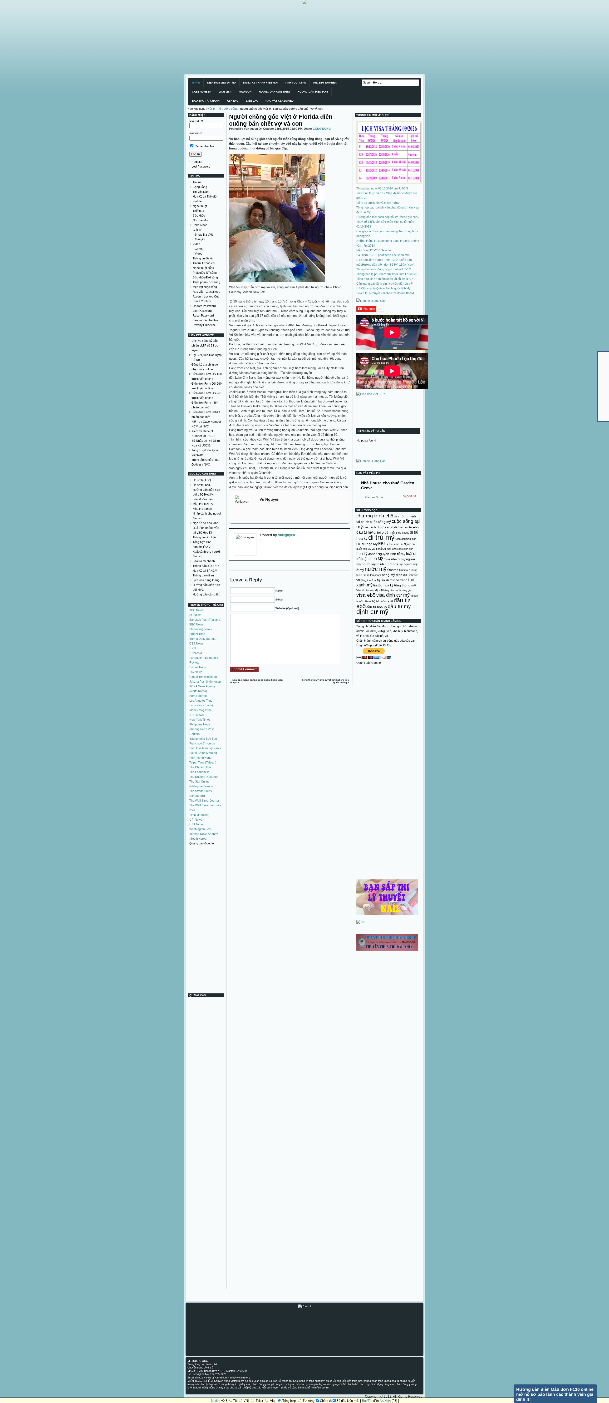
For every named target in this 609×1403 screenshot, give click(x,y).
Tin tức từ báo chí (204, 263)
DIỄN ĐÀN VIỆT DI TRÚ (221, 82)
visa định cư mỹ (393, 595)
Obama (392, 570)
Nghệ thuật (200, 206)
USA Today (196, 824)
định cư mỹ (372, 611)
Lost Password (201, 166)
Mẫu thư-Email (202, 509)
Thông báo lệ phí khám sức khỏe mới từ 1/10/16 (387, 274)
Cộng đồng (200, 187)
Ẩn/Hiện (385, 1401)
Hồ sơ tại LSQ (202, 480)
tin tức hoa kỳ (383, 585)
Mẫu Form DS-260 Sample (373, 250)
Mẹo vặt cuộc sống (205, 287)
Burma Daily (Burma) (202, 638)
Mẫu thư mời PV (203, 504)
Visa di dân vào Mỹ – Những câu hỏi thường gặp (384, 590)
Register (197, 162)
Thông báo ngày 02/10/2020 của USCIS (382, 188)
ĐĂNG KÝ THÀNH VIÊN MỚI (260, 82)
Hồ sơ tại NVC (202, 485)
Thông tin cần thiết (204, 537)
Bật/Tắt (367, 1401)
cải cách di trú (373, 527)
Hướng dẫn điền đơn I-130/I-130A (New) (388, 264)
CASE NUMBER (201, 91)
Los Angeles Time (200, 700)
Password (195, 133)
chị (395, 516)
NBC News (196, 715)
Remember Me (204, 146)
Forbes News (197, 667)
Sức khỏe (199, 215)
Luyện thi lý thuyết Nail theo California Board (385, 293)
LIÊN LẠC (252, 100)
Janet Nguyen (378, 554)
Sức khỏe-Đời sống (205, 277)
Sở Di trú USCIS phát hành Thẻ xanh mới (383, 255)
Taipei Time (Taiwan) (202, 762)
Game (199, 249)
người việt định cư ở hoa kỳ (382, 564)
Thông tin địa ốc (203, 258)
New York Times (199, 719)
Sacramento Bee (200, 738)
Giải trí (197, 230)
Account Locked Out (206, 296)
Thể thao (198, 211)
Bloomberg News (200, 629)
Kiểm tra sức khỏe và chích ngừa (377, 202)
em (396, 544)
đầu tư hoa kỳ (376, 607)
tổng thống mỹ (405, 585)
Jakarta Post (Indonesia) (205, 681)
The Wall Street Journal (204, 800)
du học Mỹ (370, 544)
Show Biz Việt (204, 234)
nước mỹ (376, 569)
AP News (195, 615)
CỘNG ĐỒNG (231, 109)
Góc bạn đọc (201, 220)
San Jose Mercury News (205, 748)
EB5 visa (385, 543)
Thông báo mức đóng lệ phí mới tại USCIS (383, 269)
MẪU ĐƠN (245, 91)
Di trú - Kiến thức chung (395, 532)
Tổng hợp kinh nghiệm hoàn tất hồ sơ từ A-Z (384, 279)
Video (196, 244)
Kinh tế (197, 201)
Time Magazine (199, 815)
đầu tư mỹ (399, 606)
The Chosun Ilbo (200, 767)
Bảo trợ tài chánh (204, 561)
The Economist (199, 772)
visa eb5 (366, 595)
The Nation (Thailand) (203, 776)
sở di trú (387, 580)
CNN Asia (195, 653)
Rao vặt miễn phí (368, 472)
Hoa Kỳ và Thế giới (205, 196)
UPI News (195, 819)
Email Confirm (202, 301)
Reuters (194, 734)
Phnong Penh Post (201, 729)
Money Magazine (200, 710)
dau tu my (364, 532)
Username (196, 120)
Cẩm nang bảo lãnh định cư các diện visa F (384, 283)
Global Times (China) (203, 677)
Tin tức (197, 182)
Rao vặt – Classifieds (206, 291)
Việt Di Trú (214, 109)
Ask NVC (233, 100)
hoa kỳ (362, 553)
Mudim (215, 1401)
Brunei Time (197, 634)
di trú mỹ (381, 537)
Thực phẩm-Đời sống (206, 282)
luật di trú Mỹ (372, 559)
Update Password (204, 306)
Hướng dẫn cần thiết (206, 594)
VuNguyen (286, 535)
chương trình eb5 (374, 515)
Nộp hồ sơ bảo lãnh (205, 523)
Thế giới (200, 239)
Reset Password (203, 315)
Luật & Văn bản (203, 499)
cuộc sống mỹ (380, 522)
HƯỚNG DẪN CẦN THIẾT (274, 91)
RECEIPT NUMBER (325, 82)
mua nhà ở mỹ (394, 559)
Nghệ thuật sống (203, 268)
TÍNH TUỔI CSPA (295, 82)
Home (196, 82)
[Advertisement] (142, 37)
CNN (192, 648)
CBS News (196, 643)
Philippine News (200, 724)
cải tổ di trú (393, 527)
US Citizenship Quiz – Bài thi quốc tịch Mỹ (383, 288)
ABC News (196, 610)
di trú (377, 532)
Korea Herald (198, 696)
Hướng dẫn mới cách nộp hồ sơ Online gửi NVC (387, 217)
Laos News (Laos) (201, 705)
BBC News (196, 624)
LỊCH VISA (225, 91)
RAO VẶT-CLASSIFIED (279, 100)
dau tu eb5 (411, 527)
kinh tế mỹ (397, 554)
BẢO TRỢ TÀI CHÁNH (206, 100)
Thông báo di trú (203, 575)
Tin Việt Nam (201, 191)
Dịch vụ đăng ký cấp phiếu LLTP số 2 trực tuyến (205, 345)
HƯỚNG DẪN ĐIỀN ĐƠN (313, 91)
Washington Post (200, 829)
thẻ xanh (401, 580)
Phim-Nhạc (200, 225)
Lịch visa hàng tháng (206, 580)
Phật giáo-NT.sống (205, 272)
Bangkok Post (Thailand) (205, 619)
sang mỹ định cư (394, 575)
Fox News (195, 672)
